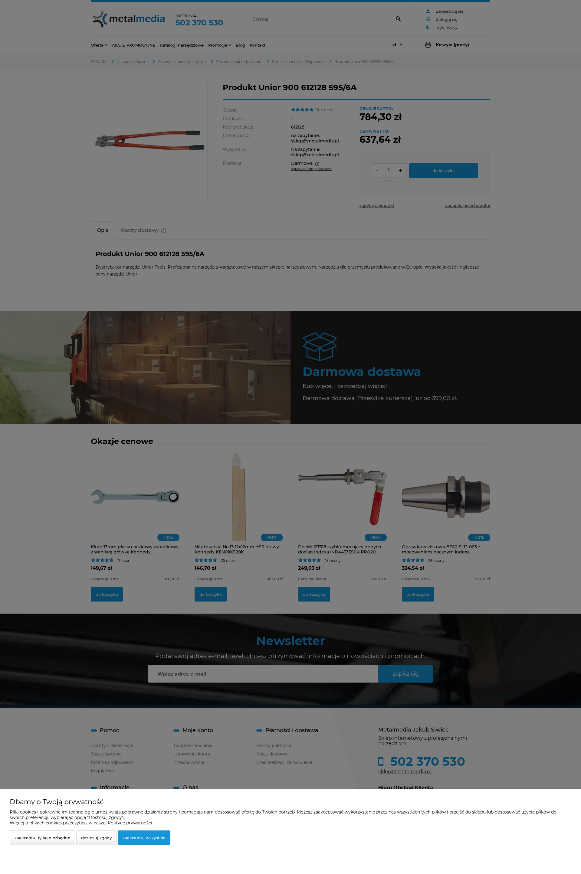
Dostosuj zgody (96, 837)
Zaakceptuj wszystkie (144, 837)
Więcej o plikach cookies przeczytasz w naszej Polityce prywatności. (81, 823)
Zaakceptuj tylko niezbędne (42, 837)
